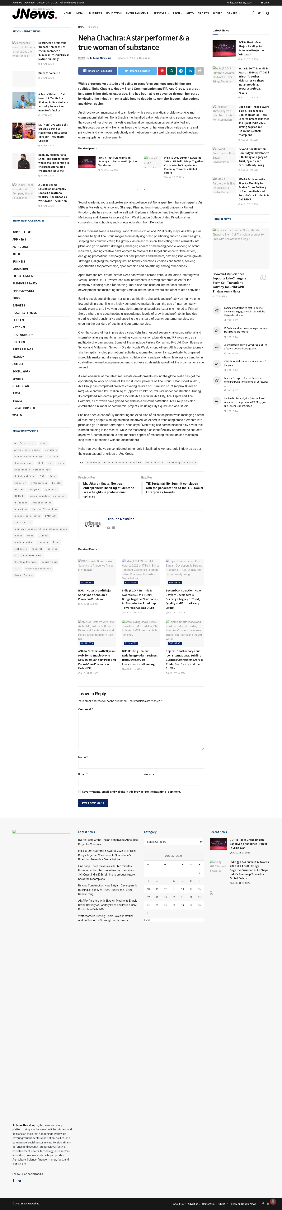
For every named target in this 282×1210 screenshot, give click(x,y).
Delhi (61, 463)
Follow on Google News (72, 2)
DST (42, 476)
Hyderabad (51, 489)
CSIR (40, 463)
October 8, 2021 (126, 58)
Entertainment (137, 13)
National (19, 327)
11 (157, 889)
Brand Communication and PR (122, 462)
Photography (22, 334)
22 (191, 897)
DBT (50, 463)
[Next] (144, 189)
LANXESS (50, 516)
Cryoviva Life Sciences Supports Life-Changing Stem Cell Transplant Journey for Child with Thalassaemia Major (229, 282)
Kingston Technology (44, 509)
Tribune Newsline (100, 58)
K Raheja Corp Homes (27, 516)
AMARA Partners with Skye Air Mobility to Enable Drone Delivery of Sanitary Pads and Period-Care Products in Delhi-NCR (97, 659)
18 (157, 897)
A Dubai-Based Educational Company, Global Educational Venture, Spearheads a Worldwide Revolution (52, 193)
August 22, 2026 (176, 612)
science (53, 549)
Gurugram (34, 489)
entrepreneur (39, 483)
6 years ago (47, 78)
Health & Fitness (24, 312)
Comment (85, 709)
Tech (176, 13)
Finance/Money (23, 290)
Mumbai (43, 536)
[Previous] (137, 189)
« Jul (147, 919)
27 (173, 905)
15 (191, 889)
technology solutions (38, 569)
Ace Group (93, 462)
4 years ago (47, 64)
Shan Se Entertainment (28, 555)
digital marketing (24, 476)
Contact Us (43, 2)
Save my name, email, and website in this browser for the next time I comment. (131, 791)
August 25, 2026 (175, 177)
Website (149, 774)
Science (18, 364)
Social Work (21, 371)
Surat (17, 569)
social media (49, 562)
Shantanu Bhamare (25, 562)
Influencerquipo (42, 503)
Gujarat (18, 489)
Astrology (20, 246)
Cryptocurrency (23, 463)
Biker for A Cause (49, 73)
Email (83, 774)
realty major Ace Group (181, 462)
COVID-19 (52, 456)
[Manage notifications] (273, 1201)
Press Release (22, 349)
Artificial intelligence (27, 450)
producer (42, 542)
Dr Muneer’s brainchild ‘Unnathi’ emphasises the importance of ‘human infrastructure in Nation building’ (53, 51)
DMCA (54, 2)
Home (67, 13)
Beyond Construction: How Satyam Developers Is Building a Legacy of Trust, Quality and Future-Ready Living (183, 599)
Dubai (52, 476)
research (37, 549)
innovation (20, 509)
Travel (17, 400)
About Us (17, 2)
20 (173, 897)
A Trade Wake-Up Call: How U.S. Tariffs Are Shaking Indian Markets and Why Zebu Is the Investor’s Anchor (53, 102)
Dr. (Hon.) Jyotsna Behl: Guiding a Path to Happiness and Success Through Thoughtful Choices (53, 132)
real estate (20, 549)
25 (157, 905)
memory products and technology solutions (40, 529)
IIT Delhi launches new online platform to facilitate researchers (246, 330)
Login (266, 2)
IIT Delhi (19, 496)
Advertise (29, 2)
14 (182, 889)
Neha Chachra (154, 462)
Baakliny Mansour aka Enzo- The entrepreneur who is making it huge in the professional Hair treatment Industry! (53, 163)
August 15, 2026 (133, 669)
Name (83, 757)
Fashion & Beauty (24, 283)
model (18, 536)
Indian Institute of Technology (48, 496)
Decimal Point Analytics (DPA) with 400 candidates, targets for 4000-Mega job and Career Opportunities (245, 402)
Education (114, 13)
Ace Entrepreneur (24, 443)
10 (148, 889)
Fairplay (56, 483)
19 (165, 897)
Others (232, 13)
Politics (18, 342)
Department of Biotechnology (32, 470)
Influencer (20, 503)
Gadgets (18, 305)
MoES (30, 536)
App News (19, 239)
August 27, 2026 (109, 170)
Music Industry (23, 542)
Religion (18, 356)
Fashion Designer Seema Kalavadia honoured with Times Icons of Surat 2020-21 (246, 381)
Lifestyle (159, 13)
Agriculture (21, 232)
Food (16, 298)
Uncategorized (23, 408)
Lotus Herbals (22, 522)
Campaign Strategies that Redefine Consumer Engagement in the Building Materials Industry (245, 311)
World (218, 13)
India (79, 13)
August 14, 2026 (176, 673)
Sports (203, 13)
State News (20, 386)
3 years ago (47, 145)
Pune (56, 542)
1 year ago (46, 115)
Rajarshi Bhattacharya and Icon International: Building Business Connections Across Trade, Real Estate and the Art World (184, 659)
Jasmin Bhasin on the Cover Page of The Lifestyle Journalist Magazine (246, 346)
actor (43, 443)
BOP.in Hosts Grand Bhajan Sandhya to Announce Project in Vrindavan (117, 161)
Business (95, 13)
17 (148, 897)
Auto (190, 13)
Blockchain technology (28, 456)
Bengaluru (51, 450)
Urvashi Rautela (23, 575)
